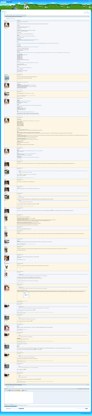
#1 (17, 21)
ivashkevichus (6, 74)
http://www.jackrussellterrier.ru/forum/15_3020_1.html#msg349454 (28, 174)
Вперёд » (13, 18)
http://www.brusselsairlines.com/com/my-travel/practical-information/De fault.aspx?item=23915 (28, 157)
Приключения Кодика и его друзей (21, 259)
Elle (4, 332)
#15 (17, 226)
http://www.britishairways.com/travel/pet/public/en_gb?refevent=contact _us (26, 40)
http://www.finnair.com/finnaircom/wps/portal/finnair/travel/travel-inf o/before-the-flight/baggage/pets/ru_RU (29, 105)
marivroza (5, 284)
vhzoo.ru (18, 96)
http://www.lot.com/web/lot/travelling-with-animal (22, 129)
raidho (5, 226)
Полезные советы (23, 384)
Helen (5, 91)
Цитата (20, 22)
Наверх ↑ (88, 384)
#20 (17, 263)
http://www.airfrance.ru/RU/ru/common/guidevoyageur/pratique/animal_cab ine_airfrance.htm (28, 62)
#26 (17, 332)
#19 (17, 254)
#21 (17, 271)
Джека (5, 343)
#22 (17, 284)
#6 (17, 117)
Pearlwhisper (6, 21)
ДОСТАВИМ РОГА (6, 263)
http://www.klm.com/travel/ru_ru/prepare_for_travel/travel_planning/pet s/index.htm (26, 153)
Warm (5, 271)
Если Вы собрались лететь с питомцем (29, 93)
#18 (17, 246)
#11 (17, 186)
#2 (17, 74)
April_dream (5, 254)
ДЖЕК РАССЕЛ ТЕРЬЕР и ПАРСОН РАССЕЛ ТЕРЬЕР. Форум (13, 384)
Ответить (18, 22)
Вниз (88, 16)
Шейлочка (5, 230)
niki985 (5, 161)
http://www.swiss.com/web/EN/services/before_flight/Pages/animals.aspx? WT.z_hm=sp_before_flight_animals (30, 150)
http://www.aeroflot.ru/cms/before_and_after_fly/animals (23, 26)
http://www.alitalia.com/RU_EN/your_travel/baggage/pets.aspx (24, 67)
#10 (17, 179)
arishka (5, 193)
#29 (17, 363)
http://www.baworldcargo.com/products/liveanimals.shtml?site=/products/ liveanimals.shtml (27, 39)
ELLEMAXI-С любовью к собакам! (21, 361)
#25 (17, 324)
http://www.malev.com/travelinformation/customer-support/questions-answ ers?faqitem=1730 (28, 139)
